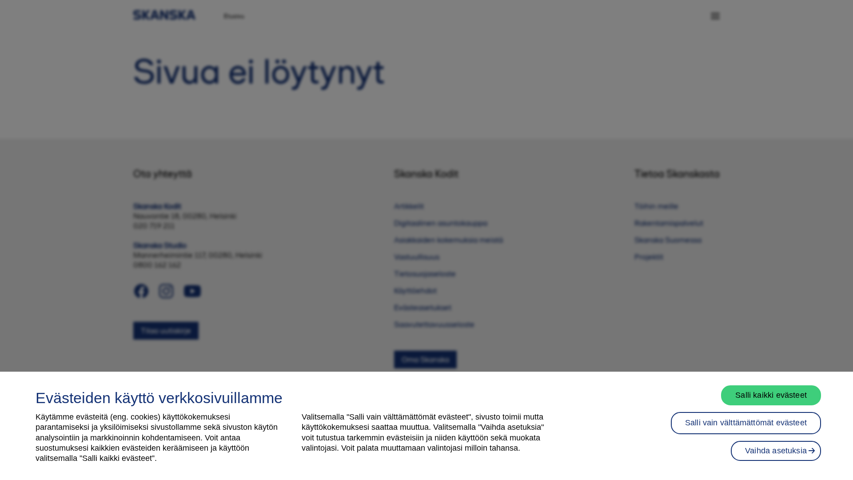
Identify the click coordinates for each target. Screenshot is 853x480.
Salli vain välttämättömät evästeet (746, 422)
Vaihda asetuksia (776, 450)
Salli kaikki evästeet (771, 395)
